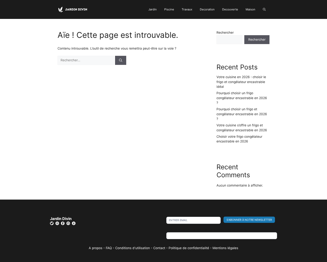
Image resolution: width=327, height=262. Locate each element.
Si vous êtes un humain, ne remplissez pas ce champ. (207, 230)
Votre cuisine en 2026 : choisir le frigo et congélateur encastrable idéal (241, 82)
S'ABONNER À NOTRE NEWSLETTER (249, 219)
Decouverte (230, 9)
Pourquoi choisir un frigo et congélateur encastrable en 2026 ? (241, 114)
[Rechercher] (120, 60)
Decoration (207, 9)
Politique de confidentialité (189, 248)
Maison (250, 9)
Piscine (169, 9)
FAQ (109, 248)
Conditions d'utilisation (132, 248)
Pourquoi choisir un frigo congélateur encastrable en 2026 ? (241, 98)
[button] (264, 9)
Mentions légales (225, 248)
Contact (159, 248)
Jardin (152, 9)
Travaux (187, 9)
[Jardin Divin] (74, 9)
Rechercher (225, 32)
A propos (95, 248)
